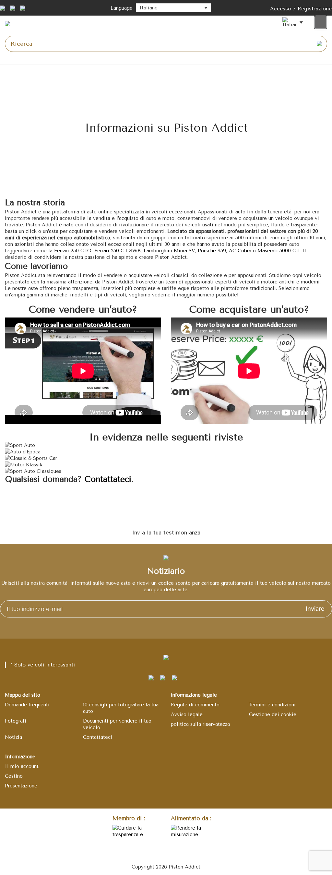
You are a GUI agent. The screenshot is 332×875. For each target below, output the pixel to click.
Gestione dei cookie (272, 714)
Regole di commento (195, 705)
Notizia (13, 737)
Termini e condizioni (272, 705)
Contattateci (108, 479)
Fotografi (15, 721)
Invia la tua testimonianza (166, 532)
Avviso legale (187, 714)
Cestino (14, 776)
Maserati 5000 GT (278, 251)
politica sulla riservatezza (200, 724)
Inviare (315, 608)
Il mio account (22, 766)
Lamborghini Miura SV (169, 251)
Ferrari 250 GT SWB (117, 251)
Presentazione (21, 786)
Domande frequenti (27, 705)
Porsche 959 (212, 251)
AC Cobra (240, 251)
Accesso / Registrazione (301, 9)
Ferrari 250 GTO (72, 251)
